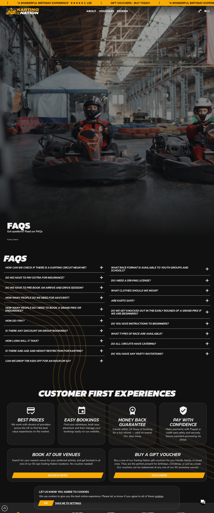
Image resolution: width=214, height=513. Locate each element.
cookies (159, 496)
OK (46, 503)
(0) (208, 11)
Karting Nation (12, 239)
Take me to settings (68, 503)
